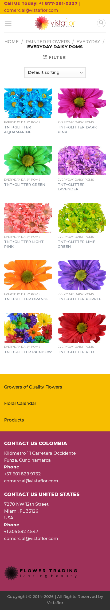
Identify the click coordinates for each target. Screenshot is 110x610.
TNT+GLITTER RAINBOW (28, 352)
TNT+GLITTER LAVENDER (71, 186)
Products (14, 420)
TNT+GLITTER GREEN (24, 184)
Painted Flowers (48, 41)
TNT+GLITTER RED (76, 352)
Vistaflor (55, 602)
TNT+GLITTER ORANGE (26, 299)
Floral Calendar (20, 403)
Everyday (88, 41)
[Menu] (8, 23)
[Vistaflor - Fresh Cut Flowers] (55, 23)
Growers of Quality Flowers (33, 387)
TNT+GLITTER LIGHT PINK (24, 244)
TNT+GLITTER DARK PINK (77, 129)
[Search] (101, 23)
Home (11, 41)
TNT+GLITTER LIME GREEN (76, 244)
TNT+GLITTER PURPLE (79, 299)
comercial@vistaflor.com (31, 480)
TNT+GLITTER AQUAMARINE (17, 129)
